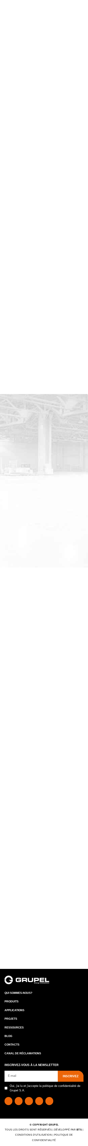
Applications (14, 1010)
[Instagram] (29, 1101)
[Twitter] (39, 1101)
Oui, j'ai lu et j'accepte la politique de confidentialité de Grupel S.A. (45, 1088)
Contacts (12, 1044)
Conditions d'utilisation (34, 1134)
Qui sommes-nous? (18, 993)
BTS (79, 1129)
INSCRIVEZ (71, 1076)
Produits (12, 1001)
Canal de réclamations (23, 1053)
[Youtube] (49, 1101)
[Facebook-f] (8, 1101)
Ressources (14, 1027)
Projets (11, 1018)
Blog (8, 1036)
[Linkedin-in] (19, 1101)
